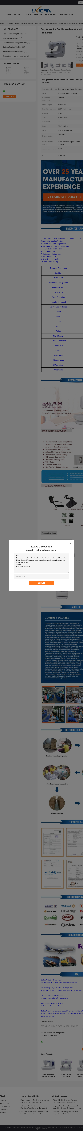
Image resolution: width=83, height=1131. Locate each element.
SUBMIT (41, 583)
